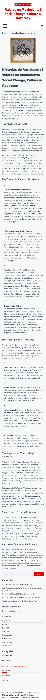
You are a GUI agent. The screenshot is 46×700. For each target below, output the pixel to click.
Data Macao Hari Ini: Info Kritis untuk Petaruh (17, 584)
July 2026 (5, 624)
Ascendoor (16, 697)
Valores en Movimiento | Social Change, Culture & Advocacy (23, 13)
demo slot (6, 666)
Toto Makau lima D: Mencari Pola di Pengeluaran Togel (19, 601)
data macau (14, 666)
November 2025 (7, 642)
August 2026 (6, 621)
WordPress (35, 697)
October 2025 (6, 646)
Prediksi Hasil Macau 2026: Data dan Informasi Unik (19, 594)
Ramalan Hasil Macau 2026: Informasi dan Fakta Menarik (21, 597)
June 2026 (5, 628)
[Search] (42, 26)
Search (39, 574)
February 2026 (7, 635)
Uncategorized (7, 655)
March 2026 (6, 631)
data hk (5, 680)
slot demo (6, 675)
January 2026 (6, 638)
